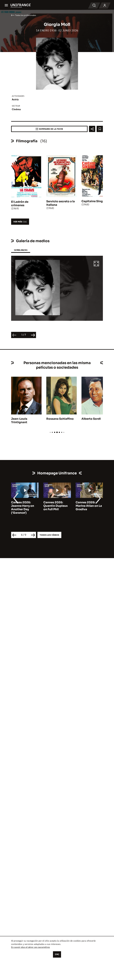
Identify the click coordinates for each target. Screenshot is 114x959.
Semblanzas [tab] (20, 250)
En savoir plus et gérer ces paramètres (30, 947)
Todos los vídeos (49, 535)
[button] (96, 264)
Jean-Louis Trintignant (19, 420)
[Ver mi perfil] (104, 5)
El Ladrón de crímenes (19, 203)
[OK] (57, 954)
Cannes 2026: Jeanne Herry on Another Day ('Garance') (22, 508)
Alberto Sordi (91, 419)
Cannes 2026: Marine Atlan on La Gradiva (89, 506)
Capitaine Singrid (94, 201)
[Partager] (92, 129)
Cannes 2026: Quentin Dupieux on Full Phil (55, 506)
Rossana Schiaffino (60, 419)
